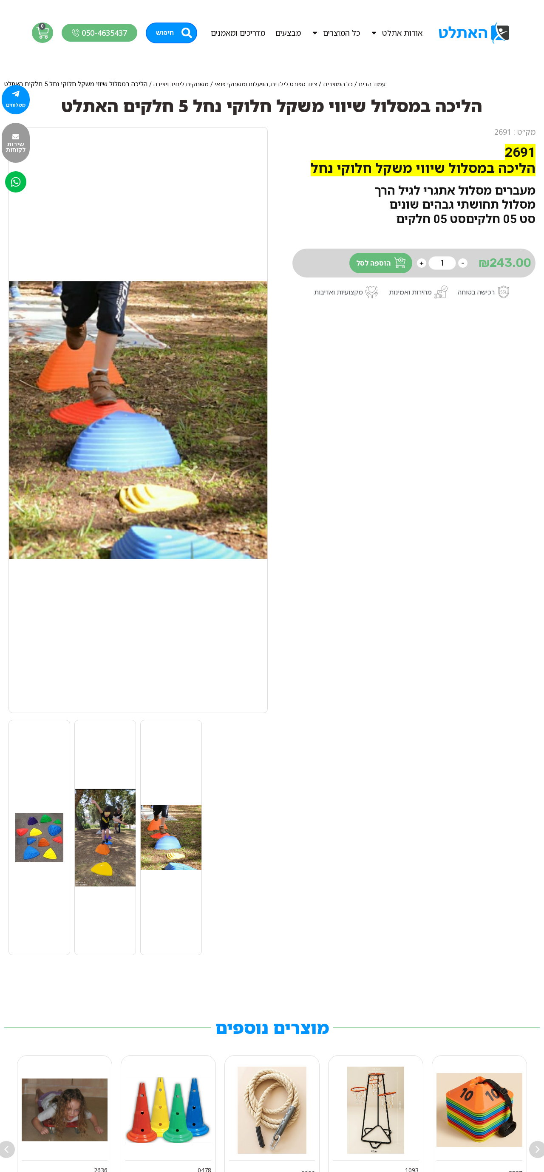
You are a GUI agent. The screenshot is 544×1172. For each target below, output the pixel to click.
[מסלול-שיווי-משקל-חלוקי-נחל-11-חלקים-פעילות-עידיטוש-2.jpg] (138, 420)
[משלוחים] (15, 94)
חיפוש (165, 32)
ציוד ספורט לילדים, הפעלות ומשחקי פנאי (266, 84)
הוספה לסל (373, 263)
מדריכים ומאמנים (238, 33)
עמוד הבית (372, 84)
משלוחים (16, 104)
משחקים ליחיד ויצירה (181, 84)
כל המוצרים (341, 33)
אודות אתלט (402, 33)
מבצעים (288, 33)
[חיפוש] (186, 33)
